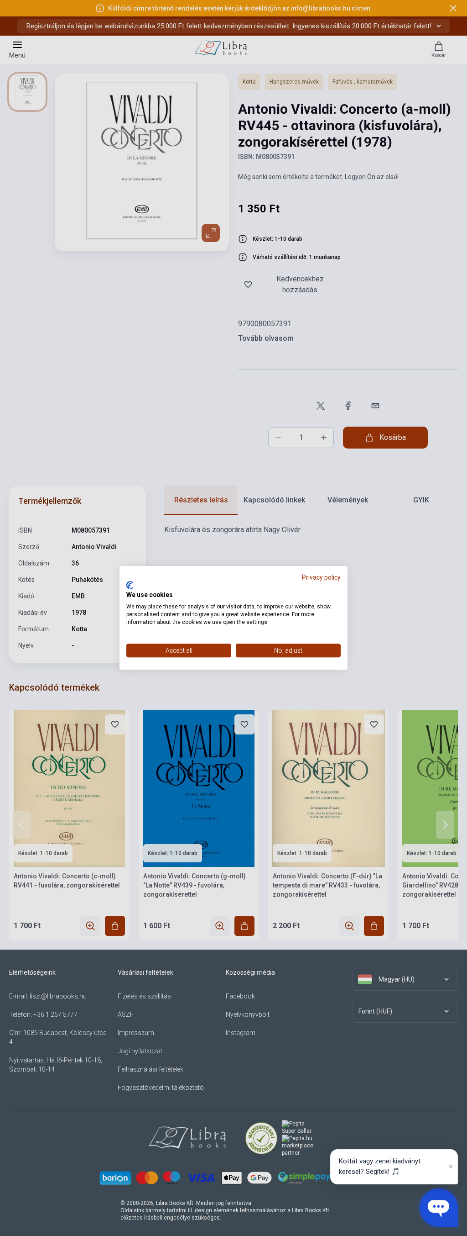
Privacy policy (321, 577)
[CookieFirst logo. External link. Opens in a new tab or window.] (129, 585)
